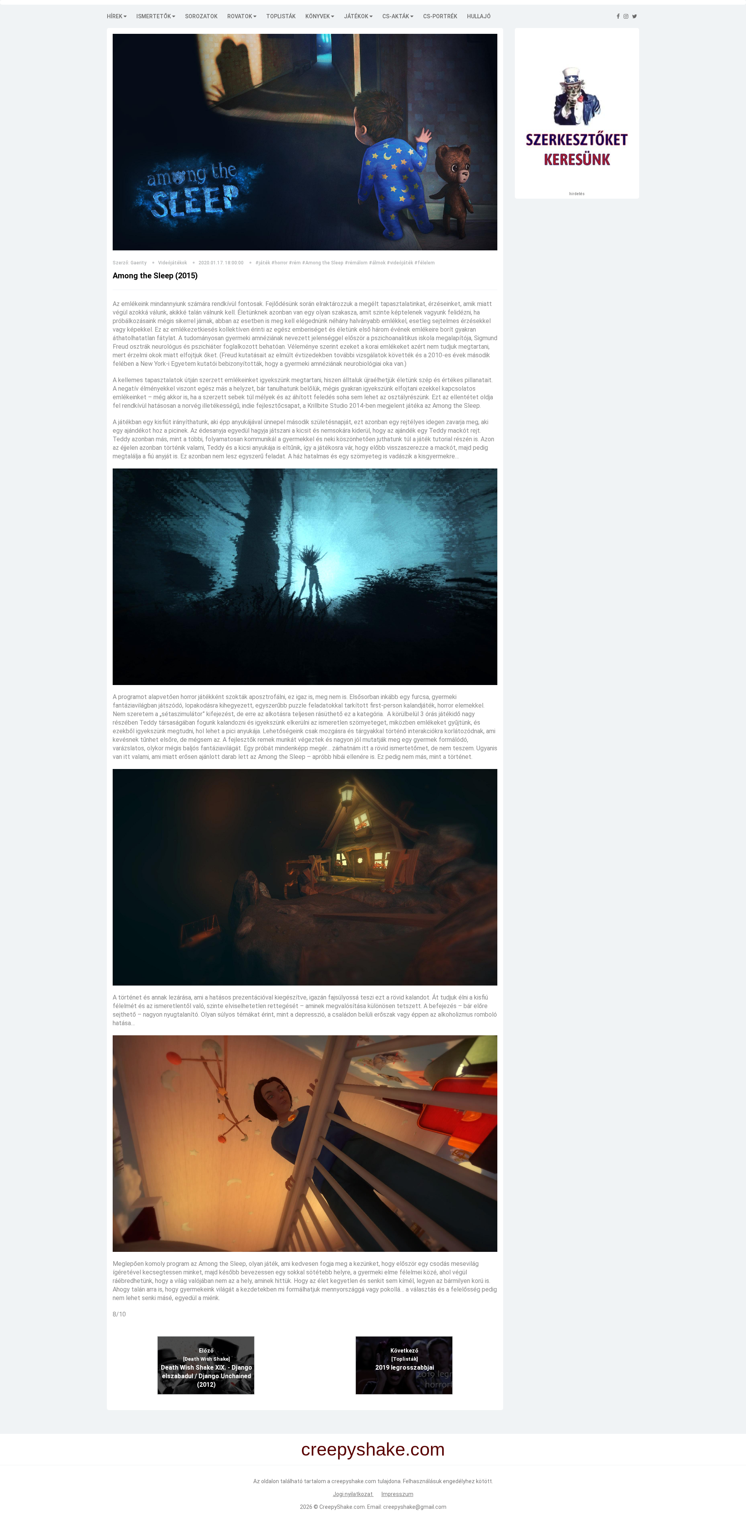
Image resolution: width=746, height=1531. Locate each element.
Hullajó (479, 16)
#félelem (424, 263)
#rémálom (356, 263)
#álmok (377, 263)
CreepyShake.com (342, 1507)
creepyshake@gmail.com (414, 1507)
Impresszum (397, 1494)
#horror (279, 263)
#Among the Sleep (322, 263)
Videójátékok (172, 263)
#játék (262, 263)
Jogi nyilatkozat (353, 1494)
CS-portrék (440, 16)
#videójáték (400, 263)
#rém (295, 263)
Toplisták (281, 16)
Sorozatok (201, 16)
